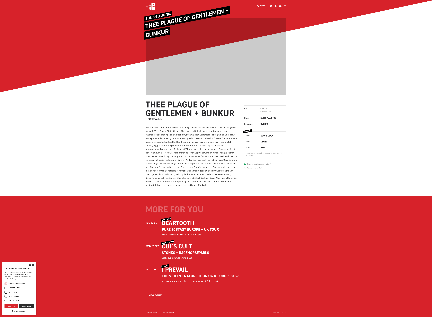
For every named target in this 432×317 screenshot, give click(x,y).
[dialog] (19, 288)
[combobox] (30, 265)
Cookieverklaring (151, 312)
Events (261, 6)
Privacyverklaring (169, 312)
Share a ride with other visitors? (259, 164)
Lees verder (20, 279)
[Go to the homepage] (154, 6)
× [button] (33, 265)
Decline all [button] (26, 306)
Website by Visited (279, 312)
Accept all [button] (11, 306)
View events (155, 295)
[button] (19, 311)
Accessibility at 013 (254, 168)
